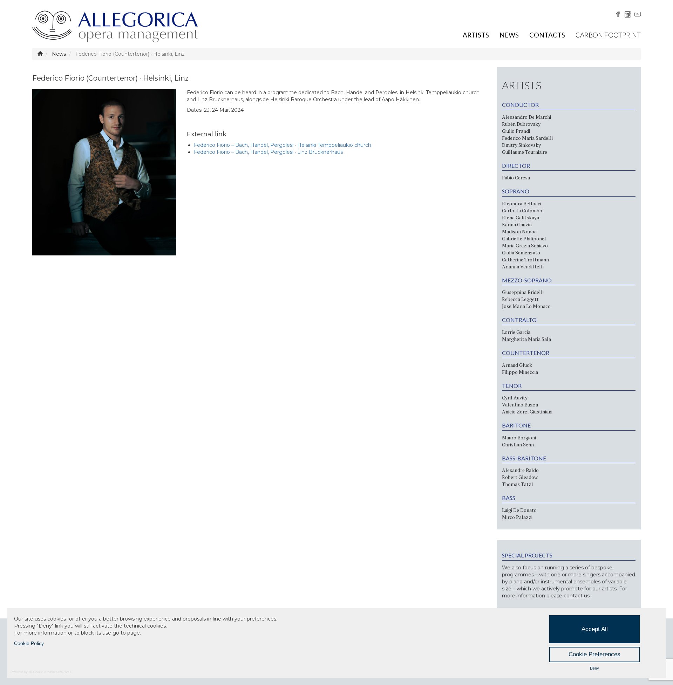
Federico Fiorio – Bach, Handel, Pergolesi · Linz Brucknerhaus (268, 152)
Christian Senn (518, 444)
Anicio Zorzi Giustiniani (527, 411)
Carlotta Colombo (522, 210)
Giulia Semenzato (521, 252)
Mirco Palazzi (517, 517)
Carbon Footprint (608, 35)
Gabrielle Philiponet (524, 238)
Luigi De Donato (519, 510)
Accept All (595, 629)
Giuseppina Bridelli (523, 292)
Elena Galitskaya (520, 217)
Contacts (547, 35)
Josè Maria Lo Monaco (526, 306)
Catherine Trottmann (525, 259)
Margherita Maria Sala (526, 339)
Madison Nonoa (519, 231)
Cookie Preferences (594, 654)
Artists (476, 35)
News (509, 35)
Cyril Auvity (515, 397)
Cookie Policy (29, 643)
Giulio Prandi (516, 131)
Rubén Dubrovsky (521, 124)
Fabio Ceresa (516, 177)
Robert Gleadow (520, 477)
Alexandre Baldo (520, 470)
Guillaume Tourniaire (524, 152)
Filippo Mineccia (520, 372)
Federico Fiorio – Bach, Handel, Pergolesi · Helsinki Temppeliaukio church (282, 145)
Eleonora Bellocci (521, 203)
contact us (577, 595)
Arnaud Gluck (517, 365)
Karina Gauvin (517, 224)
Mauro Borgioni (519, 437)
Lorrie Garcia (516, 332)
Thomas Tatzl (517, 484)
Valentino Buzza (520, 404)
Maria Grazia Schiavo (525, 245)
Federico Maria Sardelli (527, 138)
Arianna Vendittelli (523, 266)
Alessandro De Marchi (526, 117)
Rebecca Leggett (520, 299)
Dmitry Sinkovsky (521, 145)
